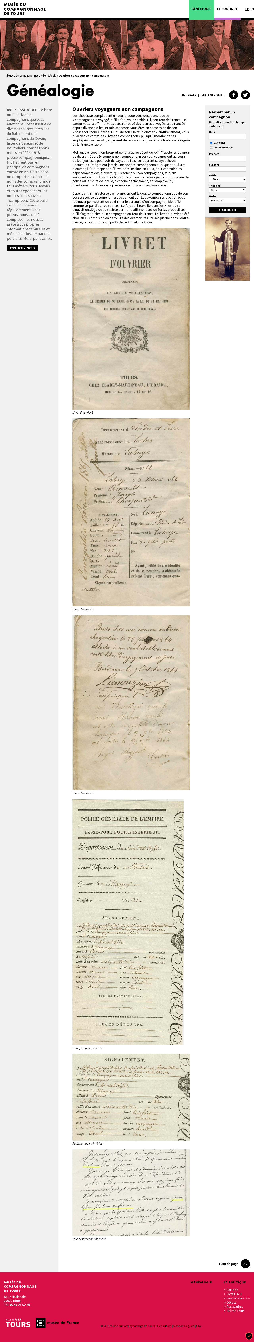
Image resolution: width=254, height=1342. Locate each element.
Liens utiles (164, 1326)
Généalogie (201, 9)
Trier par (214, 185)
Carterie (232, 1290)
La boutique (227, 9)
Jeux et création (238, 1298)
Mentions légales (183, 1326)
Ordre (213, 196)
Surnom (214, 164)
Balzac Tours (236, 1311)
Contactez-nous (22, 248)
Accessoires (235, 1307)
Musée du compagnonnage (23, 75)
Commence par (223, 147)
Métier (213, 175)
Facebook (233, 94)
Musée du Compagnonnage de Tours (25, 9)
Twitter (245, 94)
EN (252, 9)
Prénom (214, 154)
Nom (212, 132)
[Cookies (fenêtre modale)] (249, 1336)
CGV (198, 1326)
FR (247, 9)
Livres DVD (234, 1294)
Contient (219, 143)
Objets (231, 1303)
